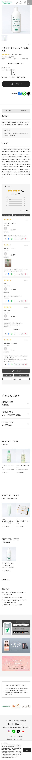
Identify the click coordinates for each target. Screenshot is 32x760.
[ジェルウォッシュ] (9, 510)
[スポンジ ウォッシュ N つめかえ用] (9, 554)
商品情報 (8, 111)
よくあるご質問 (18, 739)
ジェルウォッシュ (7, 521)
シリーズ (9, 736)
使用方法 (23, 111)
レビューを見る (18, 54)
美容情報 (9, 739)
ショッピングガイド (19, 736)
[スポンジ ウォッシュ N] (9, 456)
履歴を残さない (6, 580)
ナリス (18, 519)
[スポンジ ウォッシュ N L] (23, 456)
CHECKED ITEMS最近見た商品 (7, 423)
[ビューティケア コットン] (23, 510)
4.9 (22, 190)
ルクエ (3, 519)
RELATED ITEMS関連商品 (7, 403)
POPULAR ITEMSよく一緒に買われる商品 (11, 413)
